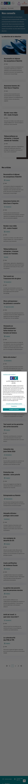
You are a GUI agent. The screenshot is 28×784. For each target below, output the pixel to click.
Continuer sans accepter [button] (9, 374)
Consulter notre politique (14, 403)
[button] (14, 409)
